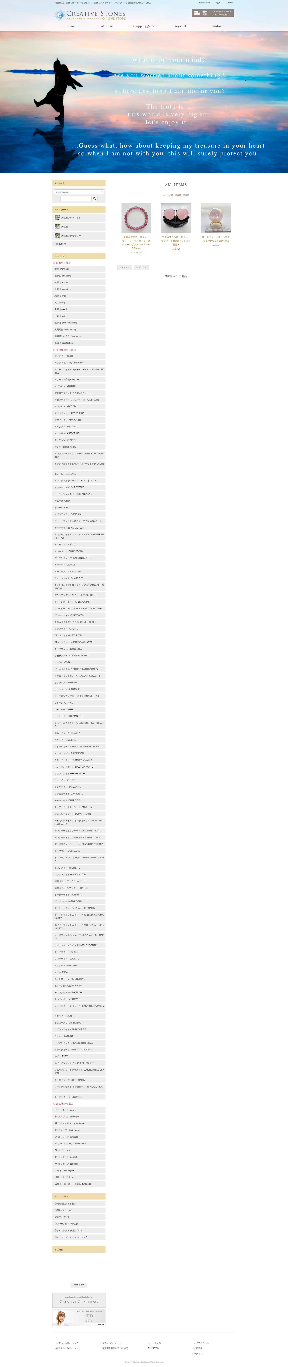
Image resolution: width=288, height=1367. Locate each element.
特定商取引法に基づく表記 (115, 1348)
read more (79, 1284)
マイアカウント (201, 1343)
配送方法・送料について (68, 1348)
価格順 (178, 195)
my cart (180, 26)
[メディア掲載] (79, 1317)
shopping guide (144, 26)
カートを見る (154, 1343)
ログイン (198, 1353)
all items (107, 26)
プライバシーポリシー (113, 1343)
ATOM (156, 1348)
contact (217, 26)
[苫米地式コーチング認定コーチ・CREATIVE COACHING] (79, 1299)
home (71, 26)
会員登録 (198, 1348)
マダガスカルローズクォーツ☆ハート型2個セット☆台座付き (176, 241)
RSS (149, 1348)
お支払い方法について (67, 1343)
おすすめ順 (168, 195)
